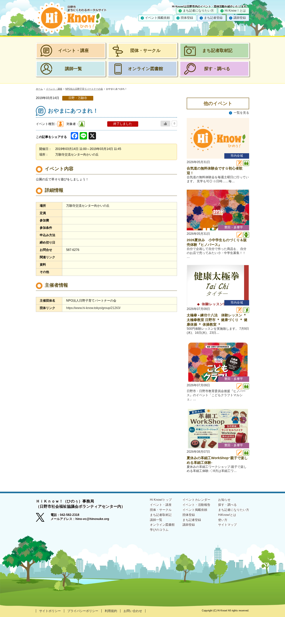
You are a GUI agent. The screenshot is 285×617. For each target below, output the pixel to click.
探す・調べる (227, 504)
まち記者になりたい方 (198, 10)
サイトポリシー (50, 611)
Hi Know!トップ (161, 499)
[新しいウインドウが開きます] (43, 518)
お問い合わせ (133, 611)
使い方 (222, 519)
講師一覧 (156, 519)
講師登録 (239, 17)
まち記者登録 (213, 17)
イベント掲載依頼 (157, 17)
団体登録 (187, 17)
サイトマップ (227, 524)
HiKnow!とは (227, 514)
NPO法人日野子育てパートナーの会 (84, 89)
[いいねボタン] (165, 123)
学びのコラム (159, 529)
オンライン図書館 (162, 524)
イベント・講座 (54, 89)
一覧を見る (241, 112)
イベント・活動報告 (196, 504)
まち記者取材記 (161, 514)
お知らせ (224, 499)
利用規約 (111, 611)
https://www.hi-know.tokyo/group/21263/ (93, 308)
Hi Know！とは (235, 10)
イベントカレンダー (196, 499)
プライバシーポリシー (82, 611)
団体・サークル (161, 509)
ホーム (39, 89)
